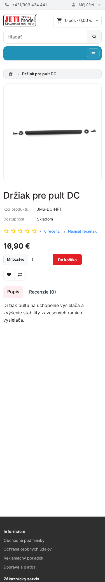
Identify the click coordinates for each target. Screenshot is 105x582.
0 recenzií (52, 231)
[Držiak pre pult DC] (52, 134)
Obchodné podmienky (24, 540)
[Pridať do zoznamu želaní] (9, 274)
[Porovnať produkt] (19, 274)
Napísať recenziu (82, 231)
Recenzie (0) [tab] (42, 292)
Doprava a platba (20, 567)
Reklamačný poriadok (23, 558)
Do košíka (67, 259)
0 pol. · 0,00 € (78, 20)
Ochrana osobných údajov (28, 549)
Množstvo (15, 259)
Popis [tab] (13, 291)
